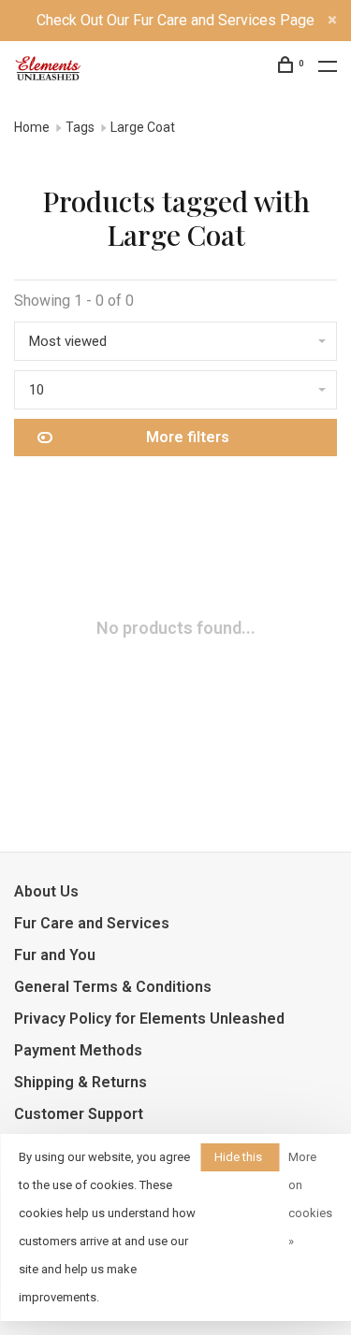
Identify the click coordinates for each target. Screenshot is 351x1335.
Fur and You (54, 955)
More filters (187, 437)
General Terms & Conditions (113, 987)
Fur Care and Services (91, 923)
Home (32, 127)
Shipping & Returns (80, 1082)
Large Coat (142, 127)
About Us (46, 891)
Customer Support (78, 1114)
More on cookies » (310, 1199)
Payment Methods (78, 1050)
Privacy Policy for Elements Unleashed (149, 1018)
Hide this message (239, 1160)
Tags (80, 127)
